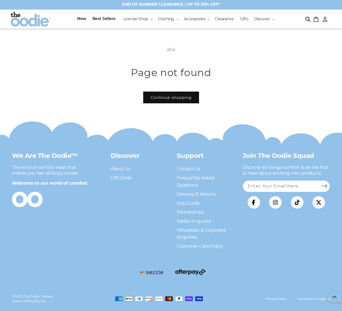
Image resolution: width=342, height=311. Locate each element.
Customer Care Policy (200, 246)
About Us (120, 169)
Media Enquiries (194, 221)
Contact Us (188, 169)
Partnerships (190, 212)
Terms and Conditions (313, 299)
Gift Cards (121, 178)
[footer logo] (152, 272)
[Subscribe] (324, 186)
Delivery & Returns (197, 194)
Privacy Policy (276, 299)
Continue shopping (171, 97)
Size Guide (188, 203)
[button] (137, 19)
